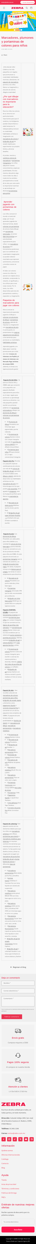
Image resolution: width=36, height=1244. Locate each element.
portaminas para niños (10, 698)
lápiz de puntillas (8, 236)
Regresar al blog (19, 967)
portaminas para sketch (10, 836)
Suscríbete (18, 1229)
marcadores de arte (12, 327)
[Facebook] (4, 1139)
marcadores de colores (10, 139)
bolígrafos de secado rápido (12, 700)
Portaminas (11, 793)
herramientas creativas (10, 615)
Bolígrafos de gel (12, 949)
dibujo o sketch (8, 476)
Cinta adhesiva (12, 803)
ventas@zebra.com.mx (7, 2)
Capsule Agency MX (24, 1241)
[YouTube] (26, 1139)
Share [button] (5, 55)
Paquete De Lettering (10, 824)
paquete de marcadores (10, 82)
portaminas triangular (10, 559)
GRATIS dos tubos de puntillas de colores (13, 664)
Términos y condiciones (10, 1188)
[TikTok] (15, 1139)
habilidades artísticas (10, 342)
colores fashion (8, 643)
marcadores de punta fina (11, 856)
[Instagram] (9, 1139)
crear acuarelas (12, 489)
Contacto (5, 1163)
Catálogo (5, 1159)
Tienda (4, 1180)
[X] (20, 1139)
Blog (3, 1168)
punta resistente (15, 635)
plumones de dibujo (9, 413)
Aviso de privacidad (9, 1184)
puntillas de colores (9, 638)
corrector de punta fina (10, 708)
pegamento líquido (9, 705)
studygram (12, 491)
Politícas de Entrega (9, 1193)
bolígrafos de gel (8, 141)
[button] (4, 8)
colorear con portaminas (11, 226)
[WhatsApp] (32, 1139)
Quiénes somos (7, 1150)
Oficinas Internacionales (11, 1155)
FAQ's (4, 1197)
